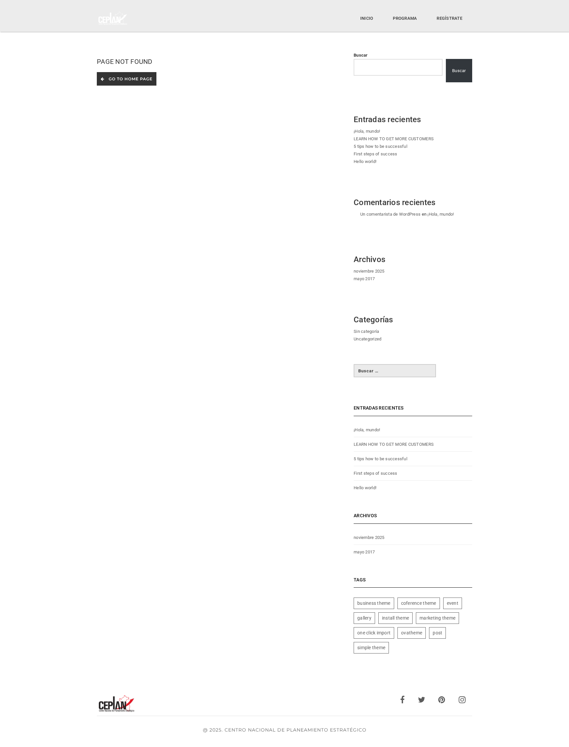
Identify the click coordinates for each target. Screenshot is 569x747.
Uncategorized (367, 338)
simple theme (371, 647)
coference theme (418, 603)
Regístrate (449, 18)
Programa (405, 18)
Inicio (366, 18)
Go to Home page (129, 78)
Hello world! (365, 161)
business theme (374, 603)
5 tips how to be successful (380, 146)
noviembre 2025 (369, 271)
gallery (364, 618)
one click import (374, 632)
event (452, 603)
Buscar (361, 55)
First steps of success (375, 153)
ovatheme (411, 632)
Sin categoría (366, 331)
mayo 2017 (364, 278)
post (437, 632)
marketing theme (437, 618)
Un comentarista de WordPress (390, 214)
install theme (395, 618)
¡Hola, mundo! (367, 131)
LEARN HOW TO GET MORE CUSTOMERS (394, 138)
